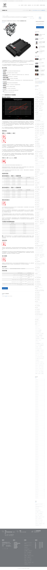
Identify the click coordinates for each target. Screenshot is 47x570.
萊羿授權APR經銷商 (42, 5)
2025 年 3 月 (40, 384)
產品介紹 (39, 373)
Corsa (42, 343)
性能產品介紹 (29, 5)
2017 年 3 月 (40, 486)
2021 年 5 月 (40, 436)
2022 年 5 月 (40, 421)
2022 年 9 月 (40, 414)
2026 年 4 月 (40, 379)
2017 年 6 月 (40, 484)
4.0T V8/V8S (42, 242)
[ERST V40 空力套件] (36, 39)
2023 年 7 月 (40, 399)
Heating (26, 560)
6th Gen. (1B (37, 289)
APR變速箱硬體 (42, 338)
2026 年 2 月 (40, 381)
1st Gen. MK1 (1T (38, 140)
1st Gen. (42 (41, 98)
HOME (27, 10)
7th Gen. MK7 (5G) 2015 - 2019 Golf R (10, 17)
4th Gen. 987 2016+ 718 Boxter (39, 250)
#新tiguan (29, 555)
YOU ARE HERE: (24, 10)
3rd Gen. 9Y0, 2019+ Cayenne (39, 210)
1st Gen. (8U (37, 107)
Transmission (37, 525)
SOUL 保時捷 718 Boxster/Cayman (39, 358)
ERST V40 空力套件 (41, 38)
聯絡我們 (37, 5)
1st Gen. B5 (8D (42, 123)
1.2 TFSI (39, 88)
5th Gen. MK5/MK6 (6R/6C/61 (39, 285)
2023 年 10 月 (40, 394)
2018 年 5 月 (40, 471)
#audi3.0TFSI (30, 550)
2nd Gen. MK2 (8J (38, 199)
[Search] (44, 1)
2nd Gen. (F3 (37, 159)
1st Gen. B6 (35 (37, 127)
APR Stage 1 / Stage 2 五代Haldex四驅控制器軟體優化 (42, 47)
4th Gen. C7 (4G (37, 256)
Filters (41, 520)
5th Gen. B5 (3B (37, 266)
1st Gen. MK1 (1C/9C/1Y (38, 138)
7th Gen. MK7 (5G (38, 306)
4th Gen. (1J (37, 244)
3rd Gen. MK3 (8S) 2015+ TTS (18, 16)
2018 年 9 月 (40, 466)
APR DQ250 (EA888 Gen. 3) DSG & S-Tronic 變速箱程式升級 (14, 20)
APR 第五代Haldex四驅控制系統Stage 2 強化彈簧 (42, 42)
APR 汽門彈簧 (41, 333)
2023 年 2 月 (40, 406)
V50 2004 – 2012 (37, 363)
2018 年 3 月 (40, 474)
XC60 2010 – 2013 (41, 368)
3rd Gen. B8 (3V (37, 218)
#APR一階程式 (26, 550)
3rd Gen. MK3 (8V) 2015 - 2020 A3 (25, 16)
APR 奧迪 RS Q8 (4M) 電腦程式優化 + (42, 35)
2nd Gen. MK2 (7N (38, 190)
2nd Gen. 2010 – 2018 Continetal (39, 161)
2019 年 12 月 (40, 456)
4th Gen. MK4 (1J (37, 260)
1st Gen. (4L (37, 100)
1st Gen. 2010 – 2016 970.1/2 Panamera (39, 114)
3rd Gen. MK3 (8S (38, 229)
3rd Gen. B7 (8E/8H (38, 216)
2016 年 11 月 (40, 491)
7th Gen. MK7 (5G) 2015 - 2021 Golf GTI (18, 17)
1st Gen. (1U (37, 96)
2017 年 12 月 (40, 476)
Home (19, 5)
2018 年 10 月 (40, 464)
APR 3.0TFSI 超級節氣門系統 (42, 66)
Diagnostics (40, 518)
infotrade (28, 568)
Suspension (40, 523)
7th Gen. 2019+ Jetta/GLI (39, 302)
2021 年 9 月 (40, 431)
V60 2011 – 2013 (42, 363)
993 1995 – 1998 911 (38, 328)
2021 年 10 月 (40, 429)
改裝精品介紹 (4, 10)
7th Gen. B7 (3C (37, 304)
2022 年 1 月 (40, 424)
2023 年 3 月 (40, 404)
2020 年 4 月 (40, 451)
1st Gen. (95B (41, 109)
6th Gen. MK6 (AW (38, 300)
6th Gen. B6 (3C (41, 289)
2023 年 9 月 (40, 396)
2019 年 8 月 (40, 459)
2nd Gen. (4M (42, 150)
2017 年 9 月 (40, 479)
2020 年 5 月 (40, 449)
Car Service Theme (24, 568)
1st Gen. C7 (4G (37, 136)
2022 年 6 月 (40, 419)
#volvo (41, 515)
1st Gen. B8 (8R (42, 127)
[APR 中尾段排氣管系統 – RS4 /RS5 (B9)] (36, 52)
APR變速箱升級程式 (25, 17)
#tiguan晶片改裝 (40, 513)
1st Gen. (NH (37, 111)
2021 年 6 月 (40, 434)
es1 (38, 520)
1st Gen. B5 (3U (37, 123)
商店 (32, 5)
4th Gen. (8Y (42, 244)
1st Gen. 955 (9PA (38, 119)
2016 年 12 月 (40, 489)
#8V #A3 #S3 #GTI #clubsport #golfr (39, 504)
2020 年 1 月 (40, 454)
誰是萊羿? (42, 373)
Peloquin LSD (37, 353)
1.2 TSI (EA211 (40, 90)
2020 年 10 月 (40, 444)
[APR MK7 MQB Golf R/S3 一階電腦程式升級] (36, 74)
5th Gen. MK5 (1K (38, 276)
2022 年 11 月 (40, 411)
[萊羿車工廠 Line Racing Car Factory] (9, 5)
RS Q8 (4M (41, 353)
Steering (37, 523)
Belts (32, 555)
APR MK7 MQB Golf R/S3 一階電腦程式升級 (41, 74)
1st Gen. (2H (42, 96)
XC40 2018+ (37, 368)
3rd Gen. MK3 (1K (38, 227)
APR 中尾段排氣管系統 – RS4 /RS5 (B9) (42, 51)
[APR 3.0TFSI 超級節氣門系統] (36, 66)
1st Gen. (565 (41, 100)
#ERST (36, 513)
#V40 (36, 515)
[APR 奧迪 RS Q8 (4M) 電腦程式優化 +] (36, 34)
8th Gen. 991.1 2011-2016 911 (39, 315)
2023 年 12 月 (40, 391)
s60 (30, 560)
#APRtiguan (37, 508)
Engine (36, 520)
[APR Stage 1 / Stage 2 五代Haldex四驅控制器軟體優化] (36, 47)
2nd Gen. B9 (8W (37, 175)
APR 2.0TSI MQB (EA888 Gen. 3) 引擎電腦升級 (42, 70)
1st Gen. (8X (41, 107)
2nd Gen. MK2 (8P (38, 201)
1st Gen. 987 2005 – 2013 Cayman (39, 121)
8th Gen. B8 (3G (37, 318)
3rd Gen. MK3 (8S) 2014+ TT (12, 16)
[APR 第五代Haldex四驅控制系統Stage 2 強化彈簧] (36, 43)
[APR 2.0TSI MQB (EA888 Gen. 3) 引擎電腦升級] (36, 70)
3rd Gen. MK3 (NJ (38, 242)
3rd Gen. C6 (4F (42, 218)
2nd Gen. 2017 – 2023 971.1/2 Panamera (39, 163)
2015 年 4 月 (40, 494)
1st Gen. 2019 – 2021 (38, 117)
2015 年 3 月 (40, 496)
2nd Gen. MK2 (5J (38, 188)
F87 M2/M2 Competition (38, 348)
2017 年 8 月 (40, 481)
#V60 (38, 515)
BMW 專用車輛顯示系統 (38, 343)
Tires (43, 523)
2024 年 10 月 (40, 386)
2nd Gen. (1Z (37, 150)
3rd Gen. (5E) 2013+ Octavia (6, 16)
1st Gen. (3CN (37, 98)
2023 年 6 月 (40, 401)
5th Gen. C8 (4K (37, 272)
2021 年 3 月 (40, 439)
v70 (40, 525)
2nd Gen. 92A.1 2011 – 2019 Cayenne (40, 165)
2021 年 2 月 (40, 441)
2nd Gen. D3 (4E (37, 186)
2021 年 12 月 (40, 426)
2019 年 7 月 (40, 461)
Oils (28, 560)
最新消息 (25, 5)
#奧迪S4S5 (26, 555)
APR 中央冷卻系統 (37, 333)
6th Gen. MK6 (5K (38, 298)
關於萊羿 (22, 5)
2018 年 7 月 (40, 469)
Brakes (36, 518)
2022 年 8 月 (40, 416)
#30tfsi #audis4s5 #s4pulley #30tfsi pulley (39, 506)
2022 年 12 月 (40, 409)
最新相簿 (36, 373)
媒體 (35, 5)
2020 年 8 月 (40, 446)
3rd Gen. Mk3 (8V (38, 240)
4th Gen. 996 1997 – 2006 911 (39, 252)
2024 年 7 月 (40, 389)
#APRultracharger (38, 510)
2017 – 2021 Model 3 (38, 147)
